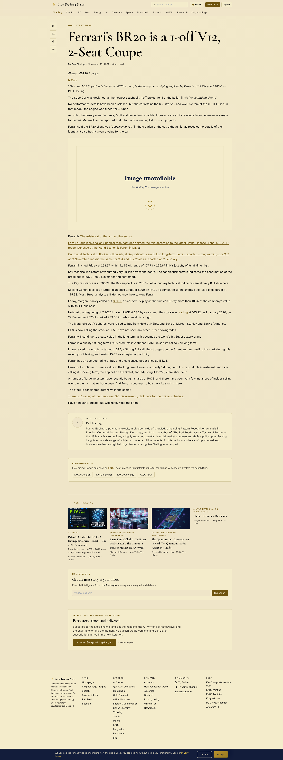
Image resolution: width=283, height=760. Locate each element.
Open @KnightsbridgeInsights (96, 642)
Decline (204, 754)
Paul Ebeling (94, 423)
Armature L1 (212, 706)
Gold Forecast (120, 695)
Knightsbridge (199, 12)
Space (129, 12)
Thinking (117, 712)
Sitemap (86, 703)
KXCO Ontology (125, 474)
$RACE (72, 79)
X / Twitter (183, 682)
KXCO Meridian (82, 474)
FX (79, 12)
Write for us (212, 4)
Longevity (118, 729)
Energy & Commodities (125, 703)
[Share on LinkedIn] (53, 33)
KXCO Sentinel (104, 474)
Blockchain (143, 12)
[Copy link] (53, 49)
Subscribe (219, 592)
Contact (148, 695)
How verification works (156, 686)
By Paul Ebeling (76, 64)
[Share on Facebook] (53, 41)
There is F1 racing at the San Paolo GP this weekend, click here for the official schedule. (126, 396)
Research (182, 12)
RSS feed (87, 699)
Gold (87, 12)
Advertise (149, 690)
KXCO (111, 467)
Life (115, 737)
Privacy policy (151, 699)
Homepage (88, 682)
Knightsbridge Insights (94, 686)
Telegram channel (187, 686)
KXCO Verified (213, 689)
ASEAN (169, 12)
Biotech (157, 12)
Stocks (70, 12)
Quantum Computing (124, 686)
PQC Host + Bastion (216, 702)
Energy (98, 12)
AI (106, 12)
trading (183, 312)
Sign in (227, 4)
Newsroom (150, 707)
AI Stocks (118, 682)
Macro (116, 720)
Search (86, 690)
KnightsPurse (213, 698)
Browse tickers (90, 695)
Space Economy (122, 707)
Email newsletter (183, 691)
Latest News (83, 25)
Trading (57, 12)
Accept (220, 754)
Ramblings (118, 733)
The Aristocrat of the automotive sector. (106, 236)
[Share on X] (53, 26)
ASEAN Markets (121, 699)
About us (149, 682)
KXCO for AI (146, 474)
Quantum (117, 12)
